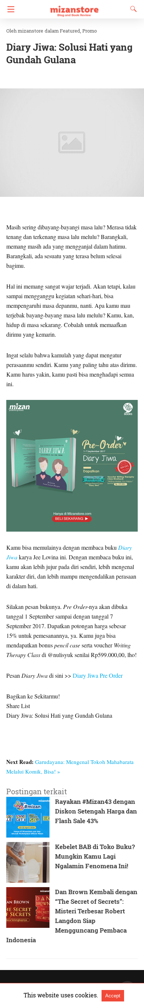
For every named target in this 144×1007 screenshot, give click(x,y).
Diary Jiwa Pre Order (98, 675)
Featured (70, 30)
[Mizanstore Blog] (74, 8)
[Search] (131, 9)
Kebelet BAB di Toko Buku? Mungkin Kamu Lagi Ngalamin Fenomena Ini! (95, 856)
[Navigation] (9, 9)
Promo (89, 30)
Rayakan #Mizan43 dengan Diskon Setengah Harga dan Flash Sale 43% (96, 811)
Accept (112, 995)
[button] (72, 143)
